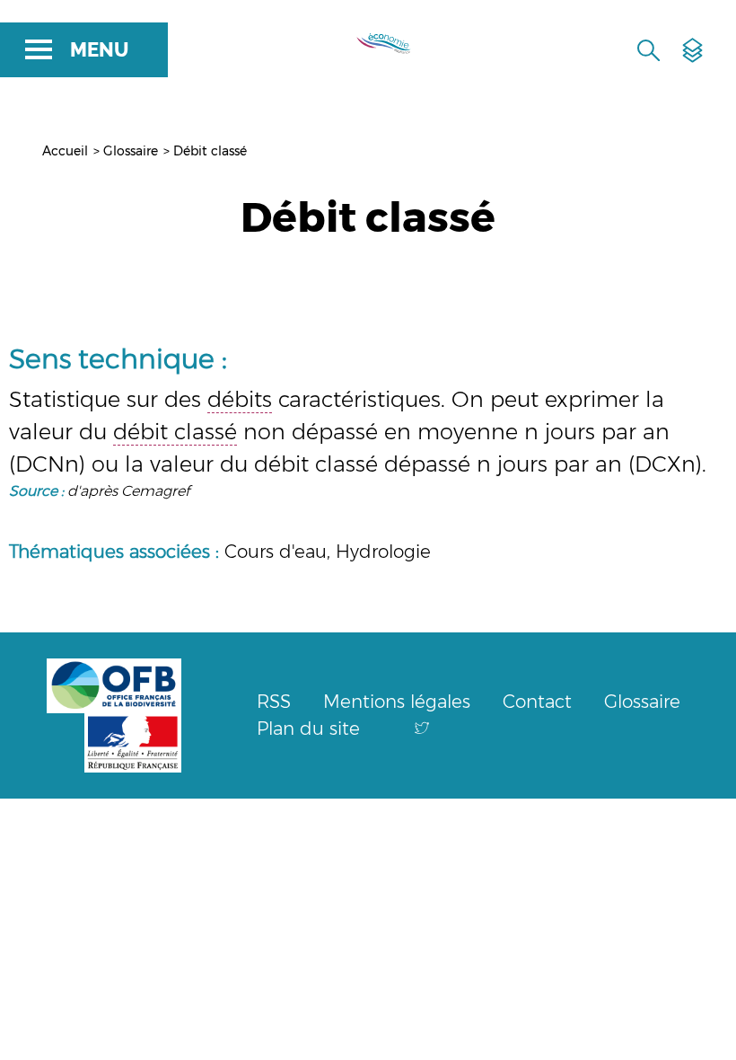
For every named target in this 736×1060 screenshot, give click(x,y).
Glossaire (130, 151)
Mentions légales (396, 701)
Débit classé (210, 151)
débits (239, 399)
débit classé (175, 432)
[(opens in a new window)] (421, 728)
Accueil (65, 151)
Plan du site (308, 728)
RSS (274, 701)
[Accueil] (375, 40)
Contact (537, 701)
